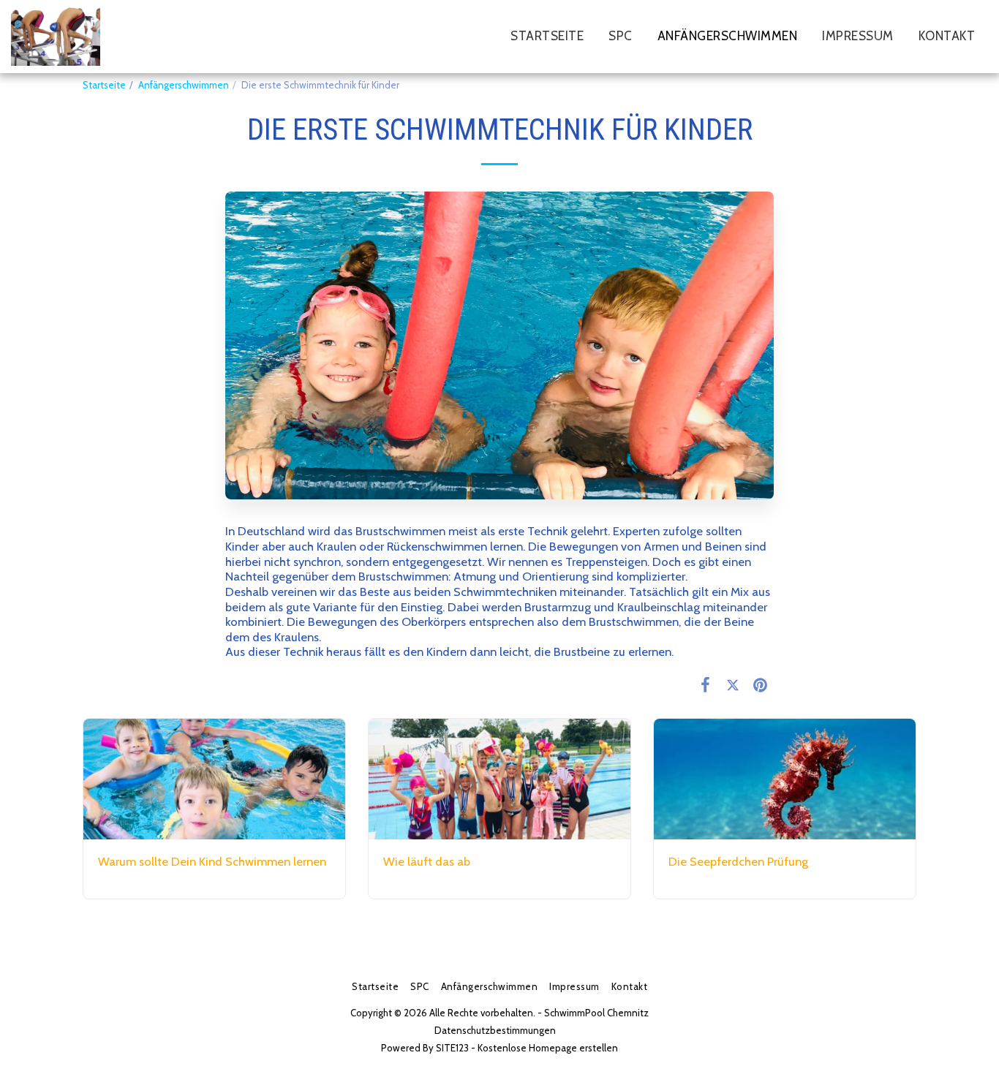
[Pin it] (760, 684)
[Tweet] (732, 684)
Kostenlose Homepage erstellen (548, 1048)
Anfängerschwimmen (183, 85)
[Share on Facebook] (705, 684)
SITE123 (452, 1048)
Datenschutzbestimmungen (495, 1030)
